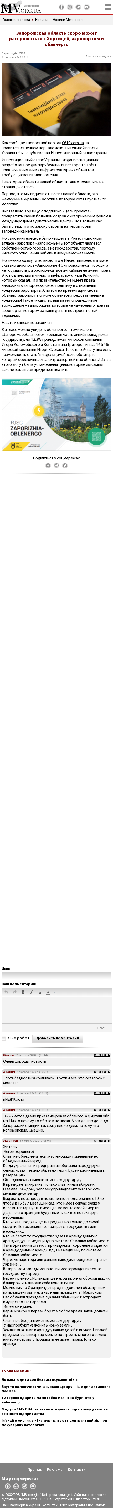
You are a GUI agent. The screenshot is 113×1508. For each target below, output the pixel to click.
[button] (6, 992)
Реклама (55, 1470)
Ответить (102, 1055)
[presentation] (6, 992)
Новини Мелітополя (68, 20)
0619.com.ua (73, 143)
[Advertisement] (56, 726)
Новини (41, 20)
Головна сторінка (16, 20)
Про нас (34, 1470)
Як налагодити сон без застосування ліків (40, 1380)
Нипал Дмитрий (98, 56)
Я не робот (19, 1038)
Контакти (77, 1470)
